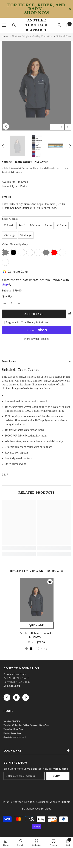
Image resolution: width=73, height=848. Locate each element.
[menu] (4, 25)
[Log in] (59, 25)
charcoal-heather (35, 648)
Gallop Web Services (38, 808)
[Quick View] (50, 581)
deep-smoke (40, 648)
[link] (19, 548)
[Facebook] (7, 697)
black (31, 648)
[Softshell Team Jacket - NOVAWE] (37, 600)
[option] (36, 85)
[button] (61, 127)
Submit (58, 775)
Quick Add (36, 625)
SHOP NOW (37, 13)
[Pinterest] (25, 697)
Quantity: (7, 296)
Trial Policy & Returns (34, 322)
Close (70, 9)
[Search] (14, 25)
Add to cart (33, 313)
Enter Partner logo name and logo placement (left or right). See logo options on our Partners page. (33, 205)
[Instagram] (16, 697)
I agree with (13, 322)
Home (5, 36)
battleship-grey (26, 648)
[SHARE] (68, 314)
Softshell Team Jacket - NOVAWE (36, 635)
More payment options (36, 338)
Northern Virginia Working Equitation (32, 36)
